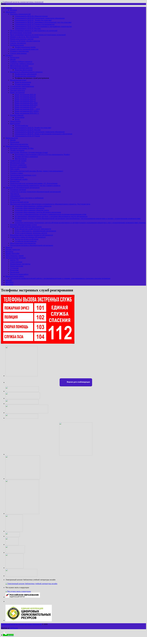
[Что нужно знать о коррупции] (18, 591)
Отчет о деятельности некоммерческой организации (35, 231)
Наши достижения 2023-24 (25, 99)
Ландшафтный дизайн (19, 179)
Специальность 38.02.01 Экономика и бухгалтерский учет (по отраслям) (43, 22)
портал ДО (14, 260)
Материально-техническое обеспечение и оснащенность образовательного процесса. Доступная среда (50, 204)
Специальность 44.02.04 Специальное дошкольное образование (40, 18)
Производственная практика (21, 68)
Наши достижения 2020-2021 (26, 105)
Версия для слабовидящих (78, 382)
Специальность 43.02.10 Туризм (27, 136)
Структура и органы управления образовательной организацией (35, 192)
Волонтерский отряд (18, 80)
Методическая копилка (19, 144)
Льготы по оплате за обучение (26, 239)
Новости (9, 247)
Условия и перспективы (19, 51)
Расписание (14, 57)
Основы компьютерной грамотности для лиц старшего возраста (35, 185)
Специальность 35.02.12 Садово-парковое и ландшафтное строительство (43, 26)
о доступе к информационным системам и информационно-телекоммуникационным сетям (50, 214)
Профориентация (17, 45)
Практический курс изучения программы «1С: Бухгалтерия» (34, 183)
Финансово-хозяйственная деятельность (26, 227)
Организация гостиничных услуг (23, 175)
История (13, 10)
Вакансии (9, 285)
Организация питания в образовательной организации (31, 245)
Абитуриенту (11, 12)
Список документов (18, 43)
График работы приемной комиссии (24, 49)
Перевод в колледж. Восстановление (24, 37)
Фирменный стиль (17, 163)
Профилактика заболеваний (26, 74)
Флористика (15, 181)
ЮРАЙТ (9, 280)
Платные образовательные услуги (23, 225)
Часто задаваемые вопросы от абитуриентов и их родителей (33, 31)
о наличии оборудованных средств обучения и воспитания (38, 212)
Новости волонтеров (23, 82)
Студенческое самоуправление (22, 86)
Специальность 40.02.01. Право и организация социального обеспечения (43, 134)
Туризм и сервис (16, 173)
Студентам (14, 268)
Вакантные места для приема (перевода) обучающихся (31, 235)
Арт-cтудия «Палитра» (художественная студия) (29, 152)
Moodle (13, 59)
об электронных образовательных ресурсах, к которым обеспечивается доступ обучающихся (51, 216)
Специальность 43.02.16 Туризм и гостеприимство (35, 24)
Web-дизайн (15, 169)
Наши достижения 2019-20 (25, 107)
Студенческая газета (18, 88)
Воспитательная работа (19, 274)
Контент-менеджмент (18, 167)
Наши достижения (17, 92)
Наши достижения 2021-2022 (26, 103)
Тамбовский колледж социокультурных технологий (21, 624)
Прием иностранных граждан (21, 39)
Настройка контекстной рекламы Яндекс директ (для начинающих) (36, 171)
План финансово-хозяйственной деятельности (33, 229)
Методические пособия (19, 66)
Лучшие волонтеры (22, 84)
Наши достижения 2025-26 (25, 95)
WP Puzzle (14, 628)
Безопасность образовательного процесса (26, 72)
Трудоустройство (21, 126)
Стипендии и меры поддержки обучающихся (27, 237)
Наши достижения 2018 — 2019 (27, 109)
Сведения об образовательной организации (23, 187)
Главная (9, 8)
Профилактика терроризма (25, 76)
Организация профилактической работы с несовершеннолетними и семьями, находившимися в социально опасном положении (60, 278)
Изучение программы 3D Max (22, 148)
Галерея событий (16, 115)
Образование (15, 196)
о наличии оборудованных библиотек (29, 208)
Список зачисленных (18, 53)
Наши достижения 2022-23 (25, 101)
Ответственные (16, 262)
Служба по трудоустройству (26, 241)
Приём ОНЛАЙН (12, 254)
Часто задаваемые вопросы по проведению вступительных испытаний (38, 35)
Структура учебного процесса (22, 64)
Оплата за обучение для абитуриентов (25, 41)
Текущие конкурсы (17, 90)
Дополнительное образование (17, 146)
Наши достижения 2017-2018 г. (27, 111)
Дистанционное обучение (16, 258)
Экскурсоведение (17, 177)
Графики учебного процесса (21, 62)
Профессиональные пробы (25, 47)
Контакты (9, 251)
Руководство (15, 200)
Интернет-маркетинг (18, 165)
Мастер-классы (21, 159)
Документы (14, 194)
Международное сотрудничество (23, 243)
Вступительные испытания (20, 33)
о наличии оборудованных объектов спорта (32, 210)
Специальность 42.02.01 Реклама (28, 28)
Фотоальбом (19, 117)
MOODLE (10, 282)
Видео (17, 119)
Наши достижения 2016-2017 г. (27, 113)
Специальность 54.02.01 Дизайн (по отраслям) (33, 20)
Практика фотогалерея (23, 70)
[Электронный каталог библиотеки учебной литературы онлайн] (31, 584)
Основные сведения (18, 190)
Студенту (9, 55)
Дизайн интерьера (17, 150)
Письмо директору (13, 249)
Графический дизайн (18, 161)
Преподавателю (12, 138)
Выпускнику (15, 123)
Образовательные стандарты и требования (26, 198)
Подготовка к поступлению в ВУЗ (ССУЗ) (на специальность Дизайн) (42, 154)
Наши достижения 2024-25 (25, 97)
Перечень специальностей (20, 14)
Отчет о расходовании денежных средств (31, 233)
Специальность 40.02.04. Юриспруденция (31, 16)
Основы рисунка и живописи (26, 157)
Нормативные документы (20, 264)
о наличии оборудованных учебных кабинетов (33, 206)
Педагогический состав (19, 202)
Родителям (14, 270)
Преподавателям (16, 266)
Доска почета (15, 121)
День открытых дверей (15, 256)
